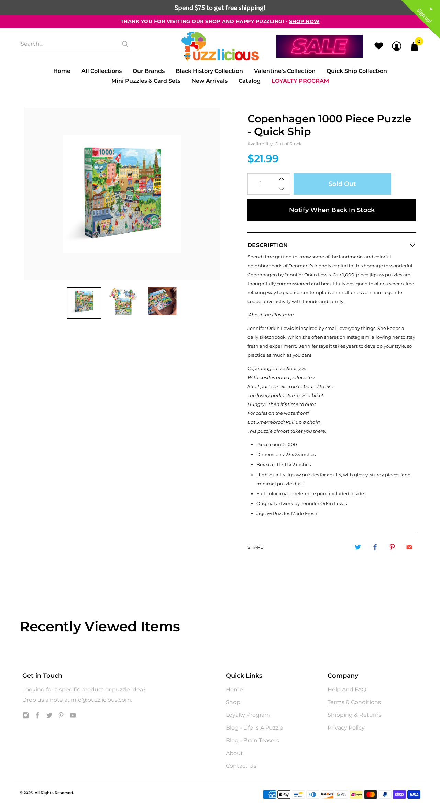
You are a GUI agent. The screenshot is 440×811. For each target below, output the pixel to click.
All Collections (101, 71)
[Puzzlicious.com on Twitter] (49, 716)
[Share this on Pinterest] (392, 547)
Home (61, 71)
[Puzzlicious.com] (220, 46)
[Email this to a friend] (409, 547)
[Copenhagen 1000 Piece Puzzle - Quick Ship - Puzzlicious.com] (122, 194)
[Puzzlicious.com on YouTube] (72, 716)
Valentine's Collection (285, 71)
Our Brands (149, 71)
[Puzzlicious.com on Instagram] (25, 716)
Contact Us (241, 766)
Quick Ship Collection (357, 71)
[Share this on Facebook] (375, 547)
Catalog (250, 81)
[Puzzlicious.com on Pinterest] (61, 716)
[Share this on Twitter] (357, 547)
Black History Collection (209, 71)
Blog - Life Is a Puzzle (254, 727)
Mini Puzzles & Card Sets (145, 81)
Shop (233, 702)
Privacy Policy (346, 727)
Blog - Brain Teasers (252, 740)
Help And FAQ (347, 689)
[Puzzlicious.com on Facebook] (37, 716)
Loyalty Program (300, 81)
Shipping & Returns (355, 715)
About (234, 753)
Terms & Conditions (354, 702)
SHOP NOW (304, 21)
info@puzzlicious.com (101, 700)
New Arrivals (209, 81)
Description (268, 245)
